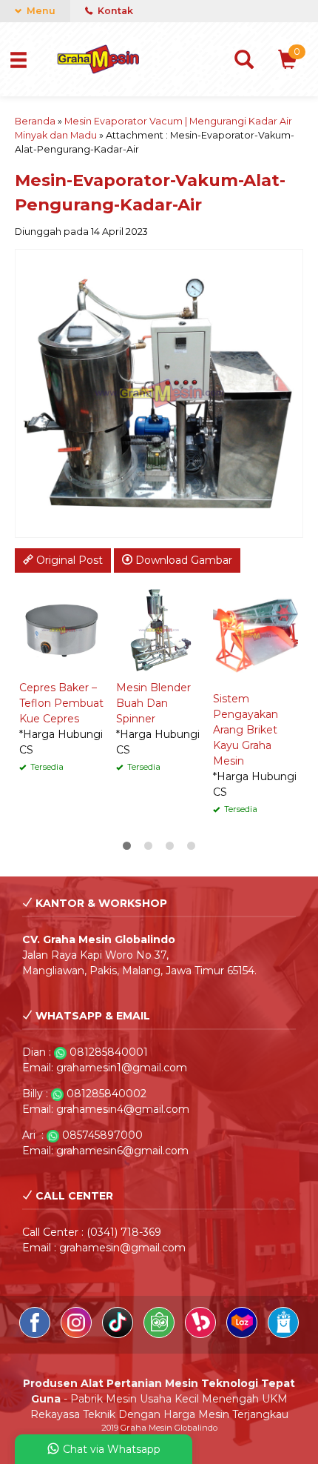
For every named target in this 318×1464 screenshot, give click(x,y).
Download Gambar (182, 560)
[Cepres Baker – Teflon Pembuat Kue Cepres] (61, 629)
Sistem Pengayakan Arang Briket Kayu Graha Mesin (245, 730)
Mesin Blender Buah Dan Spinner (153, 703)
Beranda (35, 121)
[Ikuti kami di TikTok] (119, 1334)
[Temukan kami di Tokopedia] (160, 1334)
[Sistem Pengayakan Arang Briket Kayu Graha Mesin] (255, 635)
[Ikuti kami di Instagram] (78, 1334)
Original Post (68, 560)
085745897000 (102, 1135)
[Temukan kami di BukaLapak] (202, 1334)
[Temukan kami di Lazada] (243, 1334)
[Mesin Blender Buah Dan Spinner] (158, 629)
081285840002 (106, 1093)
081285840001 (109, 1052)
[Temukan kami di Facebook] (36, 1334)
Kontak (114, 10)
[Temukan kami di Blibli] (283, 1334)
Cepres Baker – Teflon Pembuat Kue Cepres (61, 703)
